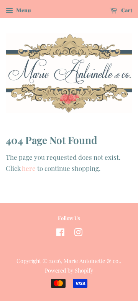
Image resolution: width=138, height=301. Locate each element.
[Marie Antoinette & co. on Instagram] (78, 233)
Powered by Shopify (69, 270)
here (29, 168)
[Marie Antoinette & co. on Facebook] (60, 233)
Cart (126, 10)
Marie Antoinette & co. (92, 261)
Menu (23, 10)
